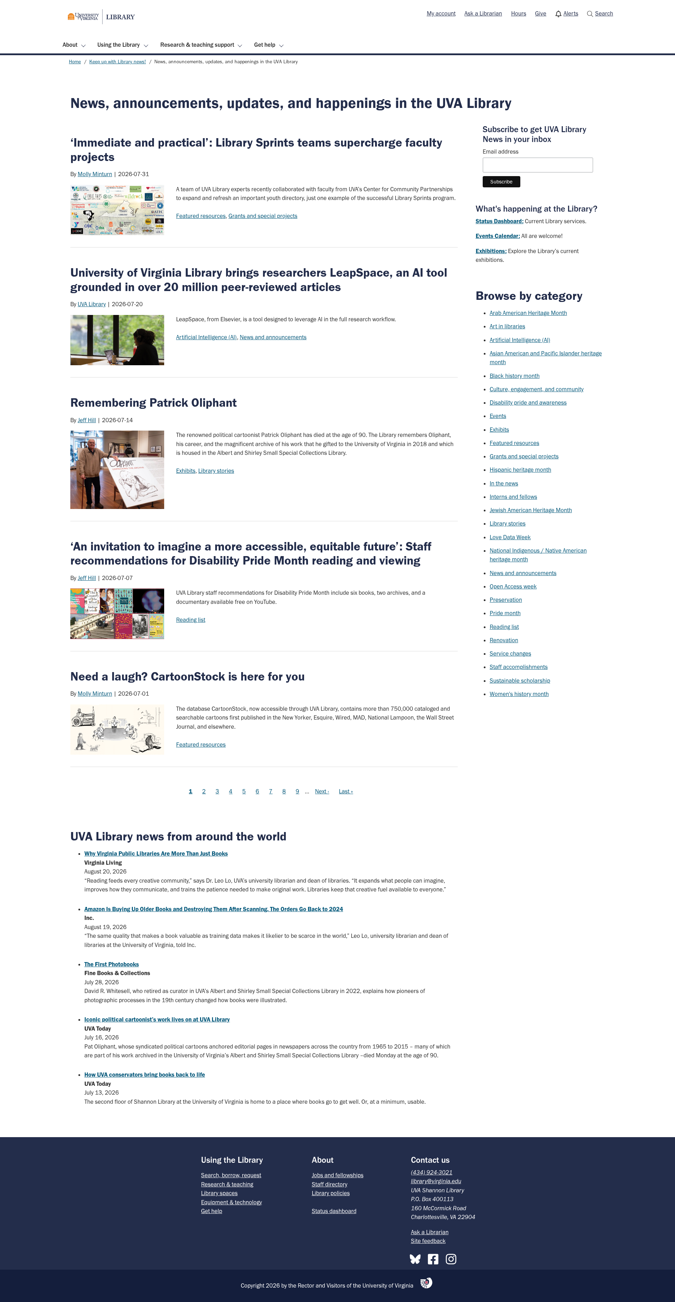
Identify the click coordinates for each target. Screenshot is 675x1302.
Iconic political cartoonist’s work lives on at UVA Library (157, 1019)
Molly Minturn (95, 174)
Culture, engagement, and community (537, 389)
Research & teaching (227, 1184)
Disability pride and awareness (528, 402)
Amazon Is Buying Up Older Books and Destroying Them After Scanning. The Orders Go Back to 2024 (213, 909)
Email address (501, 151)
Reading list (190, 619)
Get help (264, 44)
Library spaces (219, 1193)
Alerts (571, 13)
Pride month (505, 613)
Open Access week (513, 586)
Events (498, 415)
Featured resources (201, 215)
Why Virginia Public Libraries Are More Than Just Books (156, 853)
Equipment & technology (231, 1202)
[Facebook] (435, 1258)
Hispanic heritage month (520, 469)
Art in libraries (507, 326)
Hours (518, 13)
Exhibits (185, 470)
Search (604, 13)
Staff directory (329, 1184)
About (70, 44)
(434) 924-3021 (431, 1172)
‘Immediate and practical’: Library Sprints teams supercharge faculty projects (256, 149)
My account (441, 13)
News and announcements (273, 337)
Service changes (510, 653)
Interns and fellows (513, 496)
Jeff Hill (87, 420)
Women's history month (519, 693)
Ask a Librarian (483, 13)
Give (540, 13)
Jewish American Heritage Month (531, 510)
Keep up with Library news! (117, 62)
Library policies (331, 1193)
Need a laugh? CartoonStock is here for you (187, 676)
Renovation (504, 640)
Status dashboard (334, 1210)
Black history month (515, 375)
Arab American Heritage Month (528, 312)
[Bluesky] (417, 1258)
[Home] (101, 16)
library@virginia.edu (436, 1181)
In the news (504, 483)
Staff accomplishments (519, 666)
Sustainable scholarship (520, 680)
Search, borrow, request (231, 1175)
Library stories (216, 470)
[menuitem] (441, 13)
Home (75, 62)
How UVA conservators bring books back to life (144, 1074)
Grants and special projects (263, 215)
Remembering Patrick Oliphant (153, 402)
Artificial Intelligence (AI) (206, 337)
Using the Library (118, 44)
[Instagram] (453, 1258)
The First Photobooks (111, 964)
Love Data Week (510, 537)
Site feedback (428, 1240)
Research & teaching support (197, 44)
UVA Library (92, 304)
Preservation (506, 599)
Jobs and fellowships (338, 1175)
